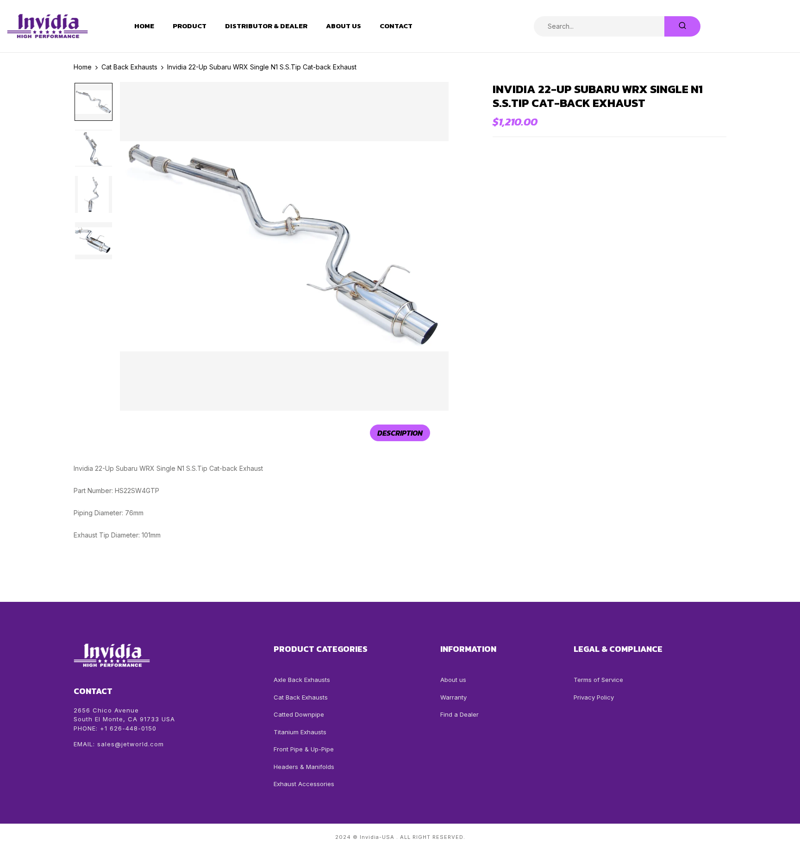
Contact (396, 26)
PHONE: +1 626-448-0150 (115, 728)
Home (144, 26)
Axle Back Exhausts (302, 679)
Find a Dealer (459, 714)
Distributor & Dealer (266, 26)
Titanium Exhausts (300, 732)
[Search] (682, 26)
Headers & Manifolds (304, 766)
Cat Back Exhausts (301, 697)
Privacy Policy (594, 697)
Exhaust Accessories (304, 784)
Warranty (453, 697)
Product (189, 26)
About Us (343, 26)
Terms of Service (598, 679)
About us (453, 679)
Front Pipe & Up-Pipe (304, 749)
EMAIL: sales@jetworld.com (119, 744)
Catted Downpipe (299, 714)
